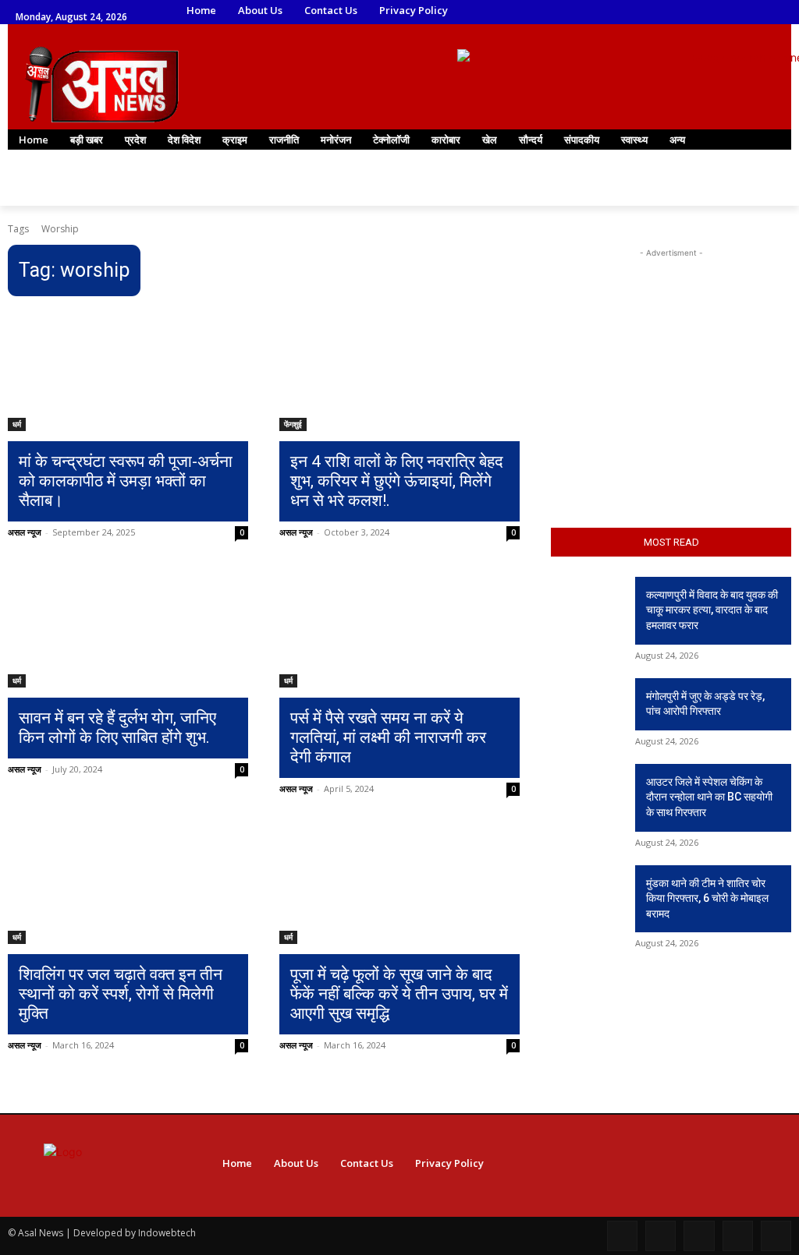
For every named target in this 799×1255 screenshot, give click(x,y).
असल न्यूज (24, 532)
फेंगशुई (293, 424)
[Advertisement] (671, 358)
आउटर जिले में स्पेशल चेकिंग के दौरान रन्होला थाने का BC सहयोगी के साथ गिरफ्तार (709, 797)
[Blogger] (622, 1236)
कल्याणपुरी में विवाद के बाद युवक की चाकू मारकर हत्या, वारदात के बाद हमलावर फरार (712, 610)
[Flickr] (699, 1236)
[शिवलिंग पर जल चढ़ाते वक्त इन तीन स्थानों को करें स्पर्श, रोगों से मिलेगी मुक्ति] (128, 884)
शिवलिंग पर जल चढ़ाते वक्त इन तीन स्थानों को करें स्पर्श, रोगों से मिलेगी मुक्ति (120, 994)
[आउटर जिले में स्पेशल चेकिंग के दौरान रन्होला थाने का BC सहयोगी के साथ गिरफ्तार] (587, 789)
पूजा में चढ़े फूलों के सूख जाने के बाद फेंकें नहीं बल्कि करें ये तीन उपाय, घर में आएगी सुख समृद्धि (399, 994)
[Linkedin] (629, 11)
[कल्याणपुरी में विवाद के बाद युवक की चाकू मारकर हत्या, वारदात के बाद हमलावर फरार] (587, 602)
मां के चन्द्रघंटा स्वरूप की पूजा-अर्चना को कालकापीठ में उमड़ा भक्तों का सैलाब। (126, 481)
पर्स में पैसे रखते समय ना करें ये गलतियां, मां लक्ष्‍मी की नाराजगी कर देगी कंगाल (388, 737)
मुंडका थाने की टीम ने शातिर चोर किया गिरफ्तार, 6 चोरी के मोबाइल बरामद (707, 898)
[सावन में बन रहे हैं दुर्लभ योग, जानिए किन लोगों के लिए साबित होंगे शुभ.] (128, 627)
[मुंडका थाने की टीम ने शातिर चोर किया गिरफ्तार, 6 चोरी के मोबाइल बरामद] (587, 890)
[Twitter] (651, 11)
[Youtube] (695, 11)
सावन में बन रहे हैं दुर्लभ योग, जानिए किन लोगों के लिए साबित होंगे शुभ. (117, 728)
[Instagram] (608, 11)
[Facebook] (586, 11)
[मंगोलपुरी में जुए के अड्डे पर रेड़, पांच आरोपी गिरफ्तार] (587, 703)
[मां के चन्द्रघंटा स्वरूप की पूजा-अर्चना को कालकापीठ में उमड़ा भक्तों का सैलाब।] (128, 371)
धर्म (16, 424)
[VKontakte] (776, 1236)
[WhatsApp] (673, 11)
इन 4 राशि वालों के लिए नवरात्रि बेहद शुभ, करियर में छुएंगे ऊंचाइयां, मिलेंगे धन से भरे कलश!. (396, 481)
